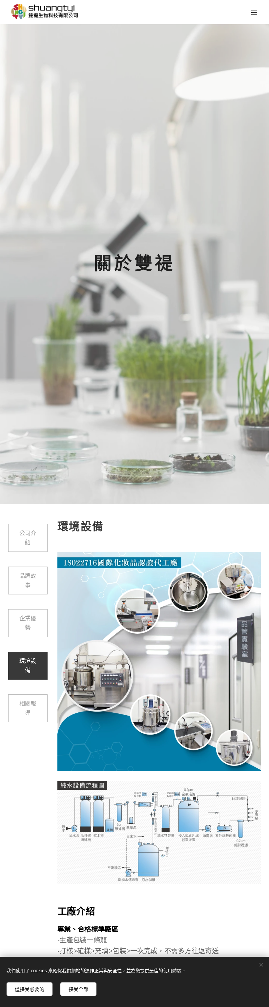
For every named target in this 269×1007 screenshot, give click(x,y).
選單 (254, 12)
